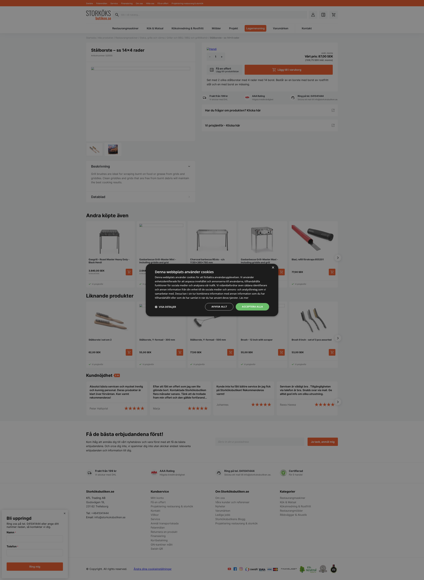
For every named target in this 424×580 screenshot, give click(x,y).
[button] (165, 307)
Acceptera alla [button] (252, 306)
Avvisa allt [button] (219, 306)
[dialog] (212, 290)
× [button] (273, 267)
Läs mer (243, 297)
